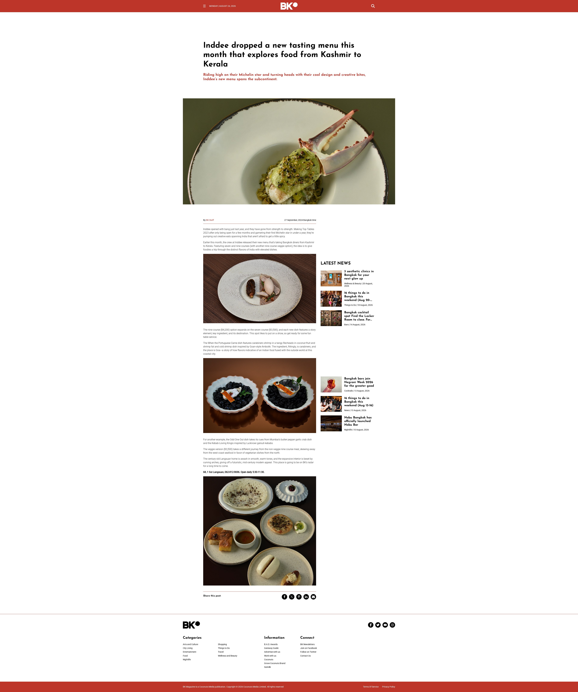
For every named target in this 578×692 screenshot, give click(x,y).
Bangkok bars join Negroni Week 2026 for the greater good (359, 382)
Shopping (222, 644)
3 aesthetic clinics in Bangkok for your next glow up (359, 275)
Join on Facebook (308, 648)
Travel (221, 652)
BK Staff (210, 220)
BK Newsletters (307, 644)
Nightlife (187, 659)
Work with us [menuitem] (270, 656)
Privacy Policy (388, 687)
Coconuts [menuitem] (268, 659)
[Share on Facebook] (284, 597)
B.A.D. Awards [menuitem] (271, 644)
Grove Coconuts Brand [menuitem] (274, 663)
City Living (188, 648)
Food (185, 656)
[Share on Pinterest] (299, 597)
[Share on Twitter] (291, 597)
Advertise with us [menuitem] (272, 652)
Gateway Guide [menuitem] (271, 648)
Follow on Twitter (308, 652)
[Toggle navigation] (204, 6)
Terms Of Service (371, 687)
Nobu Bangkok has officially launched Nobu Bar (358, 421)
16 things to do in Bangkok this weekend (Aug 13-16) (358, 402)
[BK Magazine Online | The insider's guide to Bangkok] (289, 6)
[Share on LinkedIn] (306, 597)
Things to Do (224, 648)
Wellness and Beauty (227, 656)
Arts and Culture (190, 644)
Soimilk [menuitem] (267, 667)
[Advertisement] (347, 237)
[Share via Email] (313, 597)
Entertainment (189, 652)
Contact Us (305, 656)
